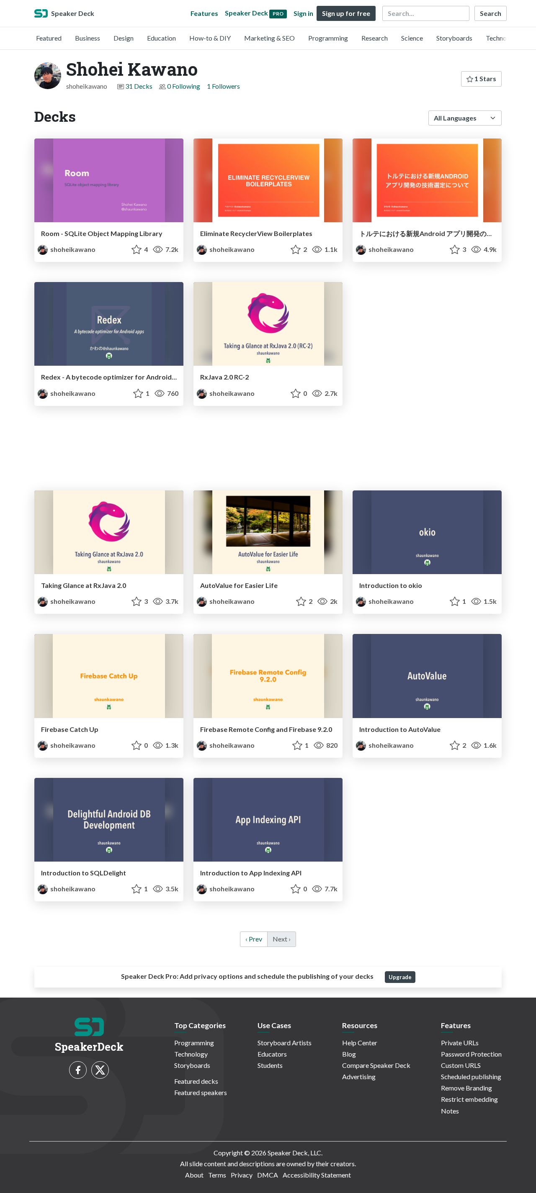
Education (161, 38)
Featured (49, 38)
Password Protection (471, 1054)
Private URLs (460, 1043)
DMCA (267, 1175)
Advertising (359, 1076)
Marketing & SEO (269, 38)
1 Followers (223, 86)
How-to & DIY (210, 38)
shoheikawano (72, 249)
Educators (272, 1054)
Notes (450, 1111)
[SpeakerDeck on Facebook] (78, 1070)
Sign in (303, 13)
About (194, 1175)
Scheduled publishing (471, 1076)
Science (412, 38)
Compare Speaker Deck (376, 1065)
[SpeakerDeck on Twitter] (100, 1070)
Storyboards (454, 38)
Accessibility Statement (317, 1175)
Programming (328, 38)
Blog (349, 1054)
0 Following (183, 86)
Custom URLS (461, 1065)
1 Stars (484, 78)
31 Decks (138, 86)
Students (270, 1065)
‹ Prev (253, 939)
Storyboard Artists (285, 1043)
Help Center (359, 1043)
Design (123, 38)
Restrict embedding (469, 1099)
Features (204, 13)
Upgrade (400, 977)
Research (374, 38)
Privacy (242, 1175)
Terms (217, 1175)
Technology (502, 38)
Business (87, 38)
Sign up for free (346, 13)
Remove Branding (466, 1088)
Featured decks (196, 1081)
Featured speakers (200, 1092)
